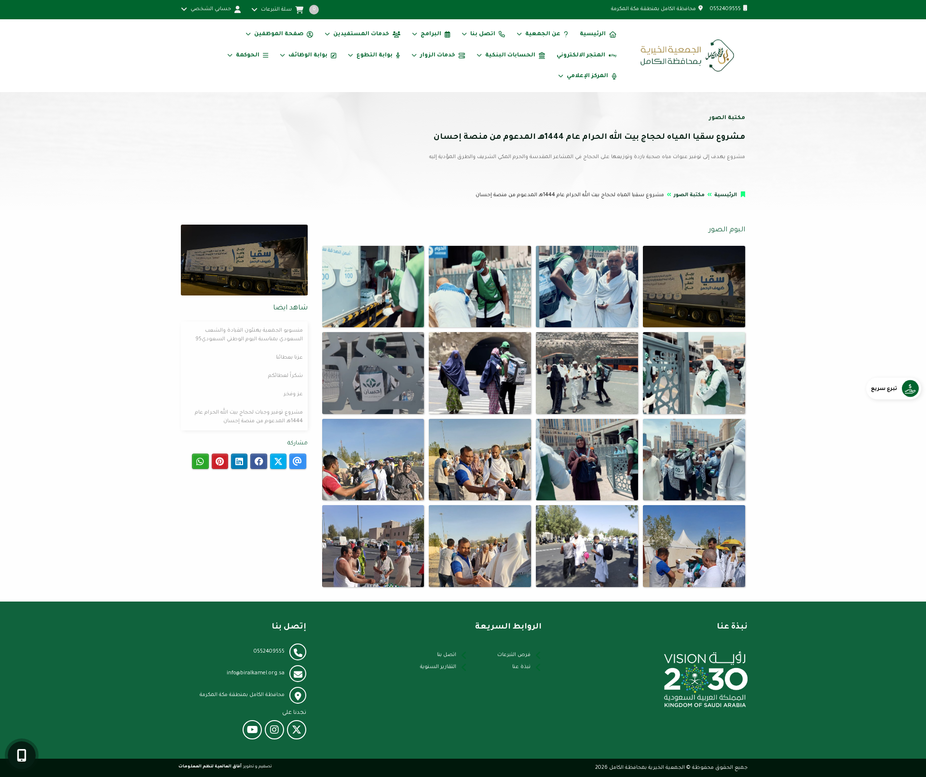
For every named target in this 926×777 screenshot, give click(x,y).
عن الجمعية (542, 34)
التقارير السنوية (438, 667)
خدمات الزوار (437, 56)
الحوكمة (247, 56)
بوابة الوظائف (307, 56)
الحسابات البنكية (510, 56)
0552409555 (725, 9)
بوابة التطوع (374, 56)
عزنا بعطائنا (289, 358)
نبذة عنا (521, 667)
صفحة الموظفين (278, 34)
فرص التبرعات (514, 655)
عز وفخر (293, 394)
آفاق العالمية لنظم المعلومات (210, 766)
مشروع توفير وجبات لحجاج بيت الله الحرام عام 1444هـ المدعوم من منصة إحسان (249, 417)
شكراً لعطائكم (285, 376)
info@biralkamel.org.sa (256, 673)
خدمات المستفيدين (361, 34)
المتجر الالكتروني (581, 56)
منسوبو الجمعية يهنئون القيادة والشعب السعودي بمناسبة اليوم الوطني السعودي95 (249, 335)
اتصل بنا (482, 34)
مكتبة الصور (689, 195)
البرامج (431, 34)
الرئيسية (593, 34)
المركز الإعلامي (587, 76)
